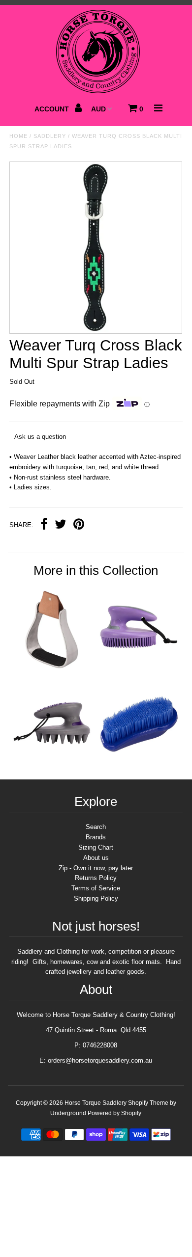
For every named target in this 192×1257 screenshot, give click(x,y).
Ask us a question (40, 436)
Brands (96, 837)
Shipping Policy (96, 898)
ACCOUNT (52, 109)
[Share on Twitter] (60, 525)
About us (96, 857)
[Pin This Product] (78, 525)
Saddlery (49, 136)
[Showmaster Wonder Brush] (139, 764)
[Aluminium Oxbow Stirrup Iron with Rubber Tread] (52, 668)
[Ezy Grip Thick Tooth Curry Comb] (52, 764)
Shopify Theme (148, 1102)
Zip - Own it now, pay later (96, 868)
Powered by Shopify (114, 1113)
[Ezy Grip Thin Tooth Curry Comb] (139, 668)
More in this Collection (95, 570)
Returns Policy (96, 878)
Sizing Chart (95, 847)
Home (18, 136)
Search (96, 826)
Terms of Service (95, 888)
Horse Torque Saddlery (95, 1102)
